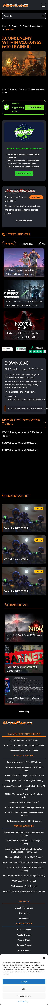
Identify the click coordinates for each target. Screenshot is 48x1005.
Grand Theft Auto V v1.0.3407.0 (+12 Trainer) (24, 891)
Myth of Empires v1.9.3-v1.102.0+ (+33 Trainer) (24, 862)
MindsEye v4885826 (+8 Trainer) (24, 802)
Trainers (10, 29)
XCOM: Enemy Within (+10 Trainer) (20, 442)
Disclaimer (24, 918)
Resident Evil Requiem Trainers (24, 750)
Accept (24, 981)
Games (15, 26)
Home (5, 26)
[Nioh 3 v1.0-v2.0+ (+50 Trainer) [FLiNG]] (24, 627)
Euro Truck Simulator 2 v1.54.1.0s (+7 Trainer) (24, 875)
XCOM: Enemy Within (33, 26)
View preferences (24, 996)
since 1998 (35, 197)
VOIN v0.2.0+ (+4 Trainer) (24, 881)
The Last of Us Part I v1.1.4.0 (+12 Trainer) (24, 857)
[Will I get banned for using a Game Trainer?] (24, 659)
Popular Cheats (24, 945)
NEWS (11, 243)
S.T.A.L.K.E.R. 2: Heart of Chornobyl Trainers (24, 745)
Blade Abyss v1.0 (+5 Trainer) (24, 886)
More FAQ (24, 711)
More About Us (24, 220)
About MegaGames (24, 908)
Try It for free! (34, 107)
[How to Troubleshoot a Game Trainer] (24, 690)
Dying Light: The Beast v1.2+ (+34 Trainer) (24, 780)
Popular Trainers (24, 935)
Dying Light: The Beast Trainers (24, 740)
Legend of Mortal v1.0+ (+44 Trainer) (24, 762)
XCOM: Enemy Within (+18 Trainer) (20, 450)
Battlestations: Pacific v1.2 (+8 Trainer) (24, 821)
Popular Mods (24, 940)
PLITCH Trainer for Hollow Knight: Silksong (24, 807)
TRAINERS (28, 243)
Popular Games (24, 929)
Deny (24, 989)
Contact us (24, 913)
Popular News (24, 950)
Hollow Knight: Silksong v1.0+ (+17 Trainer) (24, 775)
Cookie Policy (22, 1002)
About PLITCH (24, 173)
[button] (44, 957)
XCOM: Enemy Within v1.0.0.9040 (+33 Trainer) (22, 434)
